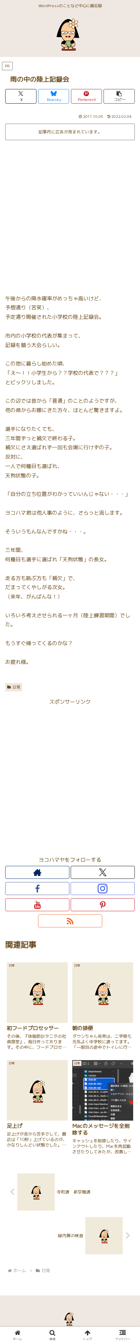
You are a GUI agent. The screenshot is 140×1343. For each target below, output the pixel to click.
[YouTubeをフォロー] (37, 904)
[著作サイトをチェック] (37, 872)
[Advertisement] (70, 215)
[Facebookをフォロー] (37, 888)
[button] (119, 96)
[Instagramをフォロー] (103, 888)
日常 (16, 687)
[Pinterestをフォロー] (103, 904)
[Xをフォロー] (103, 872)
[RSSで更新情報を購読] (70, 920)
